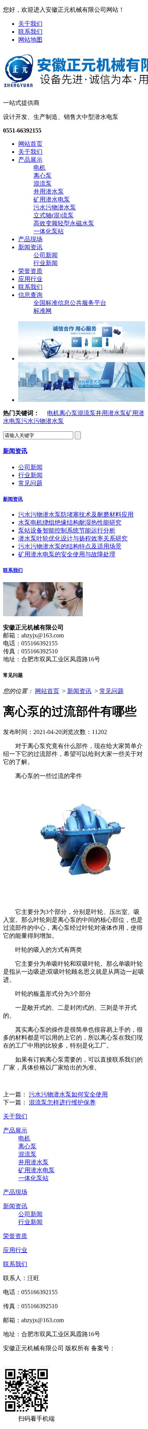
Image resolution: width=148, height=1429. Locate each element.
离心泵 (42, 175)
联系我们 (30, 31)
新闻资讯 (30, 247)
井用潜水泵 (48, 191)
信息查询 (30, 295)
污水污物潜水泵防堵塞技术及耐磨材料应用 (76, 514)
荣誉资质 (30, 271)
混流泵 (42, 183)
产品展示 (30, 159)
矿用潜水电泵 (51, 199)
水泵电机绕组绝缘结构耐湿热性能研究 (69, 522)
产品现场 (30, 239)
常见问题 (30, 483)
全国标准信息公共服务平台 (69, 303)
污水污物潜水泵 (54, 207)
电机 (39, 167)
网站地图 (30, 39)
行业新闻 (45, 263)
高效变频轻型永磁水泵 (63, 223)
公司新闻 (45, 255)
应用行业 (30, 279)
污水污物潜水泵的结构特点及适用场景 (69, 546)
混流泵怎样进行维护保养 (62, 1102)
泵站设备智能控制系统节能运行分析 (66, 530)
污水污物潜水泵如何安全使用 (68, 1094)
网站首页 (30, 144)
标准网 (42, 311)
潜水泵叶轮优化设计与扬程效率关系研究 (73, 538)
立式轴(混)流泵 (53, 215)
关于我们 (30, 23)
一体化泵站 (48, 231)
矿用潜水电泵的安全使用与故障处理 (66, 554)
